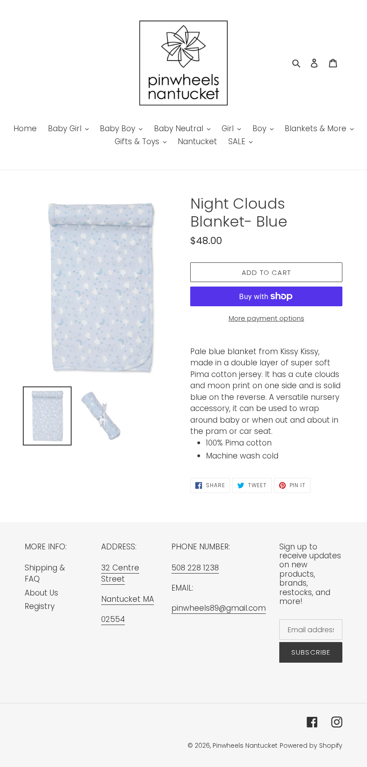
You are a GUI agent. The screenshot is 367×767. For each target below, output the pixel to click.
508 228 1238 (195, 567)
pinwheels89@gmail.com (218, 608)
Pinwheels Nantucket (245, 745)
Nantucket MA (127, 599)
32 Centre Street (120, 573)
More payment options (266, 318)
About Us (41, 592)
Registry (40, 606)
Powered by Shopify (311, 745)
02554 (113, 619)
